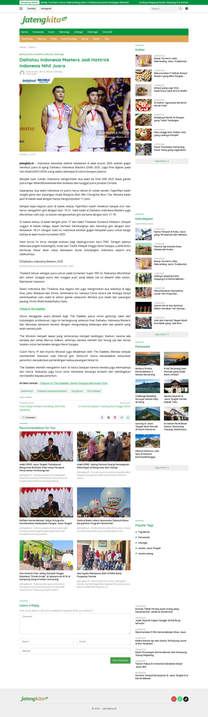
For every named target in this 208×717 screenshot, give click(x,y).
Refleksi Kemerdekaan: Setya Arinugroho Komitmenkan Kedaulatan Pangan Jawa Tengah (46, 522)
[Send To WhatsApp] (128, 417)
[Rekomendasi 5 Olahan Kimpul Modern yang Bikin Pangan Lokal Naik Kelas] (143, 75)
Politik (54, 38)
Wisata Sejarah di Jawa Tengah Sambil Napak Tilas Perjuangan (175, 399)
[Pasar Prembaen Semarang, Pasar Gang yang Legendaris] (143, 149)
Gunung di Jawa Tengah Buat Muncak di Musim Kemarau (146, 426)
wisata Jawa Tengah (149, 548)
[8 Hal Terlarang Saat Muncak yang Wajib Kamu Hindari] (176, 359)
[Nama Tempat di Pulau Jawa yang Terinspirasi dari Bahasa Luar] (143, 234)
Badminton (27, 391)
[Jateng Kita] (44, 20)
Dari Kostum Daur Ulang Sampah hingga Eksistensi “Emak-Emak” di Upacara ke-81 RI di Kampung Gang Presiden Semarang (45, 576)
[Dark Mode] (186, 8)
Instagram (46, 8)
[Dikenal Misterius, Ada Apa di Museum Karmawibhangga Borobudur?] (147, 441)
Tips (106, 38)
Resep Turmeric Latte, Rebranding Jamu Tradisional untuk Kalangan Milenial (61, 2)
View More (161, 161)
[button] (180, 8)
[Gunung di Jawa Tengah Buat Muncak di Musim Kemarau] (147, 413)
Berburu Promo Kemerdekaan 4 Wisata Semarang (145, 371)
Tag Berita (77, 391)
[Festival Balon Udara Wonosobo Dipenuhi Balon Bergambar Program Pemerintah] (104, 502)
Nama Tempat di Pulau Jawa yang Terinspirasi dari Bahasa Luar (170, 233)
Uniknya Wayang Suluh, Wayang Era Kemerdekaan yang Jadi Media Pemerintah (161, 2)
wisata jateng (145, 553)
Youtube (31, 8)
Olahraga (92, 32)
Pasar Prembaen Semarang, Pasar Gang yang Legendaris (170, 148)
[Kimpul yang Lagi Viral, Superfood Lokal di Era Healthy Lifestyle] (143, 90)
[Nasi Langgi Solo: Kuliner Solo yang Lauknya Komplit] (143, 135)
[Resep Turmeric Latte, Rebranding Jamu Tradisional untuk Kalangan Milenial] (143, 61)
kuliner (85, 38)
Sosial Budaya (69, 38)
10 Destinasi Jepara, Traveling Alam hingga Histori (104, 404)
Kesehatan (27, 38)
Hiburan (42, 38)
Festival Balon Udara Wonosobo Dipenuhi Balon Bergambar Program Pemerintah (103, 522)
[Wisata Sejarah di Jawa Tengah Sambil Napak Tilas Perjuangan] (176, 386)
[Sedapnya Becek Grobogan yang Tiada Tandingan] (143, 120)
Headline (38, 54)
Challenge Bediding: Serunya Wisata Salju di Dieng (146, 399)
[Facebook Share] (102, 417)
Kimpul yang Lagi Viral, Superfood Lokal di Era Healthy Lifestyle (171, 89)
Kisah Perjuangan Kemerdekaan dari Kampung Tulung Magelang (161, 654)
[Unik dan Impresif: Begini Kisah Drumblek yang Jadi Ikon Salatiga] (143, 323)
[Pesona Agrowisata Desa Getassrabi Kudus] (143, 249)
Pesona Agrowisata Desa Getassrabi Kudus (167, 248)
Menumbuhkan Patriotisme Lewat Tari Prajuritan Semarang (168, 292)
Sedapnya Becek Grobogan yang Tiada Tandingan (169, 119)
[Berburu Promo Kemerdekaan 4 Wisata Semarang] (147, 359)
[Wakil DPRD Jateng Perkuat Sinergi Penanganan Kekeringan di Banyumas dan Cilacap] (104, 446)
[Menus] (22, 8)
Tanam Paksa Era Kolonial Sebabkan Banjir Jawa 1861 (159, 665)
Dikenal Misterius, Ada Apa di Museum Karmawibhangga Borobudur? (147, 454)
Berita (24, 32)
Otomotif (107, 32)
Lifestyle (78, 32)
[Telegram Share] (121, 417)
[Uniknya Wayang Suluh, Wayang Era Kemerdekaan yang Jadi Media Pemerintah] (143, 278)
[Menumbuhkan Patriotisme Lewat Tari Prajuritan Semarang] (143, 293)
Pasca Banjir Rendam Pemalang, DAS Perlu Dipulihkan (42, 406)
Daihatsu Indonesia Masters (52, 391)
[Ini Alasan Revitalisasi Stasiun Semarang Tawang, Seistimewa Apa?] (176, 413)
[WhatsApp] (179, 699)
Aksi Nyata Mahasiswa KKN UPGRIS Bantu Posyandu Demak (99, 575)
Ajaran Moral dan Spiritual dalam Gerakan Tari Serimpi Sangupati (169, 307)
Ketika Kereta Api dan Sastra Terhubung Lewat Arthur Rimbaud (160, 642)
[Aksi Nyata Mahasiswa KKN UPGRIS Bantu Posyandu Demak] (104, 555)
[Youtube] (173, 699)
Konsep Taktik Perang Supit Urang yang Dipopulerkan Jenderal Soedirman (157, 610)
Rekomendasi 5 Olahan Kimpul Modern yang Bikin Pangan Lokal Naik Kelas (170, 75)
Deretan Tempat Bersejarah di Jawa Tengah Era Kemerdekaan (161, 677)
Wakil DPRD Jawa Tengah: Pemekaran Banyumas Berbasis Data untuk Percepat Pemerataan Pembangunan (42, 467)
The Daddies (94, 391)
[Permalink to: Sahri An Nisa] (22, 72)
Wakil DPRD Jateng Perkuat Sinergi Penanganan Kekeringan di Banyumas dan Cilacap (103, 466)
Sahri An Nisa (32, 71)
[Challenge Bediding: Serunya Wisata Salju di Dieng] (147, 386)
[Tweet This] (108, 417)
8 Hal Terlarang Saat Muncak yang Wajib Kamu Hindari (175, 371)
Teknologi (64, 32)
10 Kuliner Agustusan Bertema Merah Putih (170, 104)
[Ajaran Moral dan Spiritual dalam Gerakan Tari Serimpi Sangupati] (143, 308)
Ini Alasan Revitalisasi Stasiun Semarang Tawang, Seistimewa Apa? (175, 426)
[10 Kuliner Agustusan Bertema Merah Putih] (143, 105)
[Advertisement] (161, 189)
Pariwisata (38, 32)
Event (51, 32)
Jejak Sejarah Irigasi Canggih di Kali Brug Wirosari (157, 622)
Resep (96, 38)
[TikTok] (185, 699)
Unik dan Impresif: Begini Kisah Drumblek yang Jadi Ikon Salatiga (170, 322)
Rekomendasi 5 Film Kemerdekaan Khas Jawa (160, 632)
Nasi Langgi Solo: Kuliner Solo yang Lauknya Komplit (170, 134)
